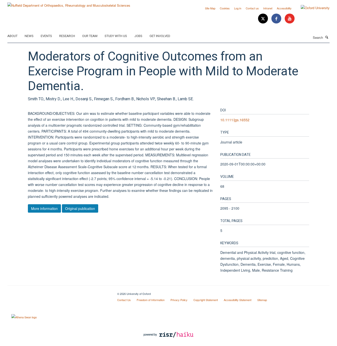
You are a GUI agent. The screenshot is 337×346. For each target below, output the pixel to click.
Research (67, 36)
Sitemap (262, 300)
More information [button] (44, 208)
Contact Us (124, 300)
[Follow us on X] (263, 18)
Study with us (116, 36)
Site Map (210, 8)
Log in (237, 8)
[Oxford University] (311, 8)
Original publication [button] (80, 208)
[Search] (327, 37)
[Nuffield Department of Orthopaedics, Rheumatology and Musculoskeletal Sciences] (68, 3)
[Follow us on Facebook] (276, 18)
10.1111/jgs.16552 (234, 119)
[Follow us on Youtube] (290, 18)
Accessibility (284, 8)
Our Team (89, 36)
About (12, 36)
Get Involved (160, 36)
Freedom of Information (151, 300)
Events (46, 36)
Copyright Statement (205, 300)
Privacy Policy (178, 300)
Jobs (138, 36)
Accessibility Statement (237, 300)
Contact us (252, 8)
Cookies (225, 8)
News (29, 36)
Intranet (267, 8)
